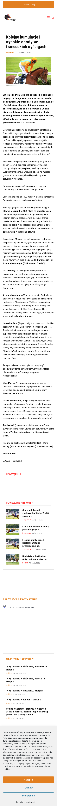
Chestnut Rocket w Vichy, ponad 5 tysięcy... (35, 528)
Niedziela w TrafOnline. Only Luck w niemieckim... (35, 558)
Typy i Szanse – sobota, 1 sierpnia (23, 699)
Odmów (29, 787)
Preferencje (28, 795)
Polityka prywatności (25, 802)
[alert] (28, 607)
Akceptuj (28, 779)
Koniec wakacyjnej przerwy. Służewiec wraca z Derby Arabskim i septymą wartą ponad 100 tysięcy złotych (27, 711)
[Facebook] (9, 483)
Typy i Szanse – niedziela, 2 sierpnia (24, 690)
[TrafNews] (18, 17)
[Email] (29, 483)
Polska (25, 563)
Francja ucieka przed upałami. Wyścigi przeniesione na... (33, 543)
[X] (16, 483)
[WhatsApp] (22, 483)
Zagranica (10, 52)
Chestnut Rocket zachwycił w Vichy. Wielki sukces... (35, 513)
